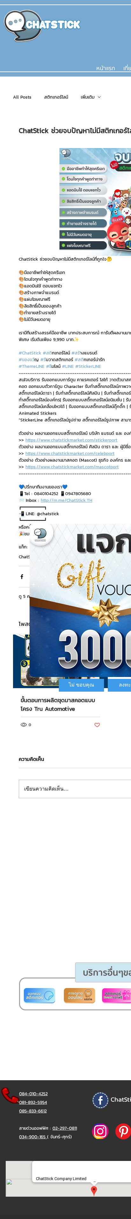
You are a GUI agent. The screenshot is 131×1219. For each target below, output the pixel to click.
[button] (81, 685)
